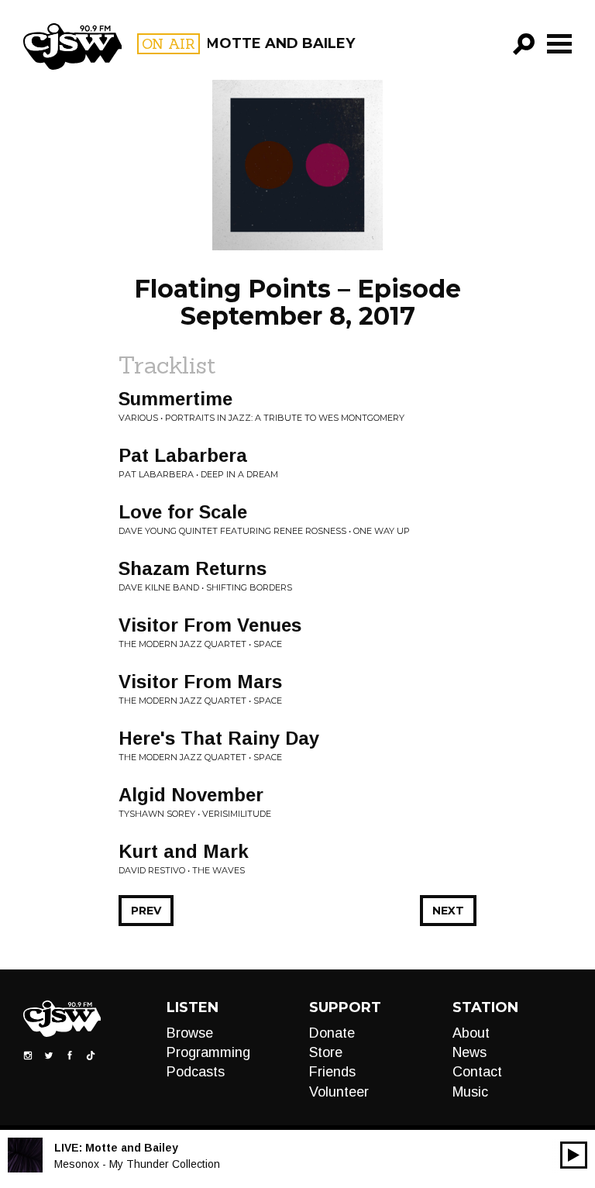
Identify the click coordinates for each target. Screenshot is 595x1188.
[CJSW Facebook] (69, 1054)
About (471, 1033)
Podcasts (196, 1072)
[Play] (573, 1155)
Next (448, 911)
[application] (573, 1155)
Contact (477, 1072)
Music (470, 1092)
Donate (332, 1033)
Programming (208, 1052)
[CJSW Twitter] (48, 1054)
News (469, 1052)
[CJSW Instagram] (28, 1054)
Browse (190, 1033)
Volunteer (339, 1092)
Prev (146, 911)
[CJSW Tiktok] (90, 1054)
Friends (332, 1072)
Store (325, 1052)
